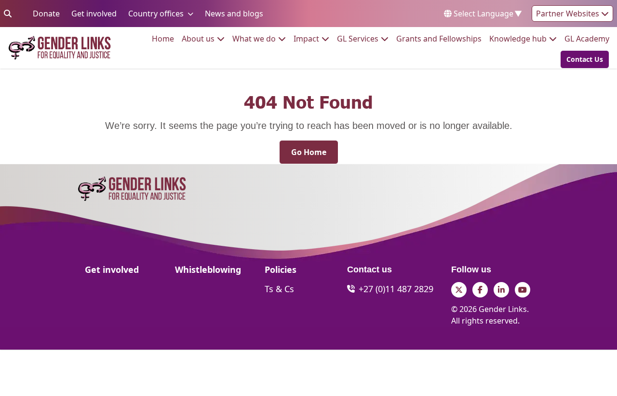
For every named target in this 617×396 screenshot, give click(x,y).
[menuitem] (163, 38)
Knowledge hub (518, 38)
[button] (581, 59)
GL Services (357, 38)
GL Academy (586, 38)
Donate (46, 13)
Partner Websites (568, 13)
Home (163, 38)
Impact (306, 38)
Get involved (94, 13)
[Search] (8, 13)
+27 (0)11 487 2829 (396, 289)
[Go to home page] (59, 47)
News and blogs (234, 13)
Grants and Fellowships (439, 38)
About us (198, 38)
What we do (254, 38)
